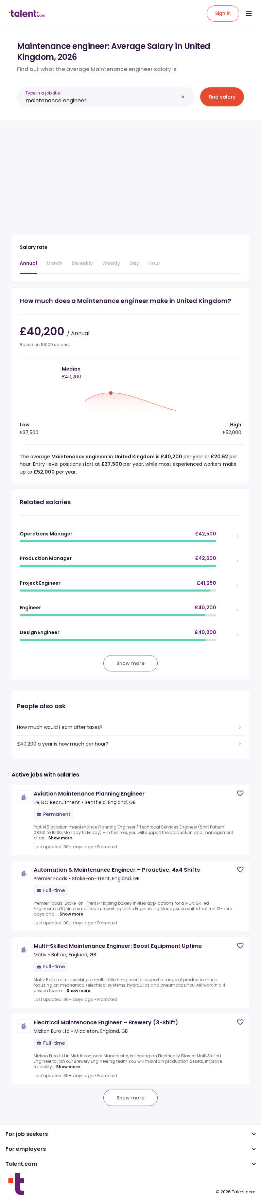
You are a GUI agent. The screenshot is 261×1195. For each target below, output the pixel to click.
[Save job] (240, 793)
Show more (60, 838)
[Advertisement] (130, 173)
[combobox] (101, 100)
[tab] (28, 266)
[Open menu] (249, 14)
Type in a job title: (43, 93)
